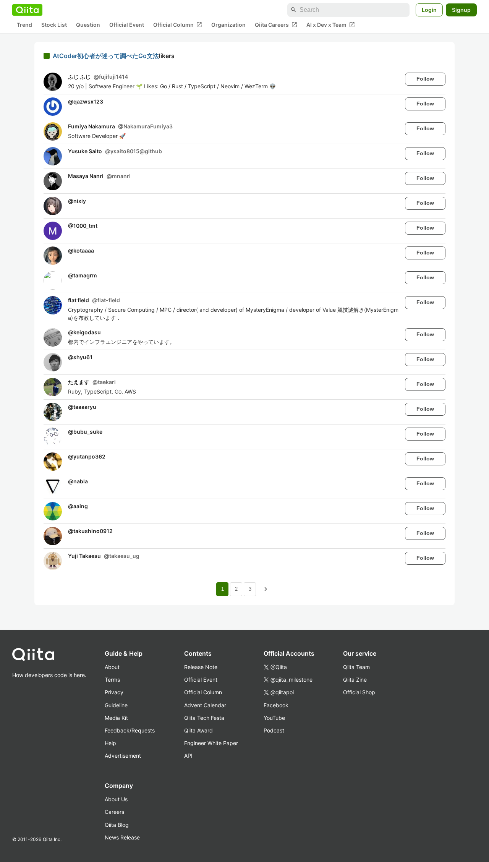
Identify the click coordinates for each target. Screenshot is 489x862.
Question (88, 25)
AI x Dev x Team (330, 25)
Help (110, 743)
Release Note (200, 667)
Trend (24, 25)
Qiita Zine (355, 679)
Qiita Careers (276, 25)
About (112, 667)
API (188, 755)
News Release (122, 837)
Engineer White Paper (211, 743)
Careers (114, 812)
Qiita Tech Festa (204, 718)
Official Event (126, 25)
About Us (116, 799)
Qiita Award (198, 730)
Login (429, 9)
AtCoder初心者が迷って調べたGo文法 (106, 56)
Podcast (274, 730)
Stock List (54, 25)
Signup (461, 9)
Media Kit (116, 718)
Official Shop (359, 692)
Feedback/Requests (130, 730)
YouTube (274, 718)
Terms (112, 679)
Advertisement (123, 755)
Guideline (116, 705)
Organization (228, 25)
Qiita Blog (117, 824)
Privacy (114, 692)
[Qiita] (27, 10)
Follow (425, 79)
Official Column (177, 25)
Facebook (276, 705)
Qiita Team (356, 667)
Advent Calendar (205, 705)
